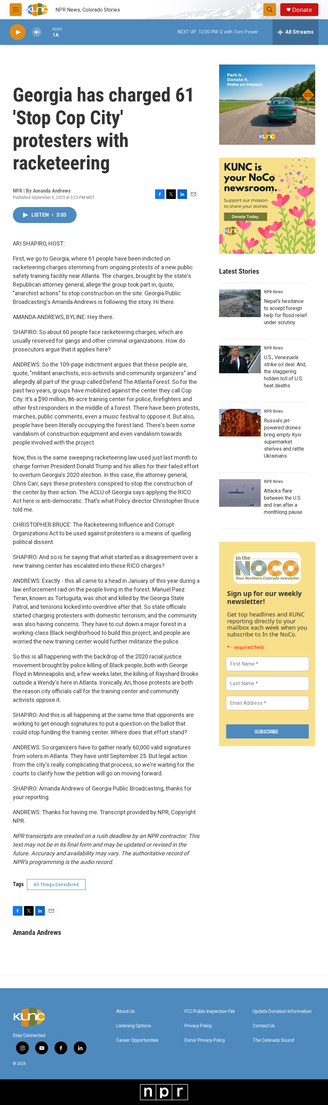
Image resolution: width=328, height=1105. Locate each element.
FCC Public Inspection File (209, 1011)
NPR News (273, 291)
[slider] (47, 32)
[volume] (36, 32)
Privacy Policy (198, 1025)
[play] (17, 32)
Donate (302, 9)
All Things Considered (56, 884)
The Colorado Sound (273, 1040)
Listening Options (133, 1025)
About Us (125, 1011)
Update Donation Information (282, 1011)
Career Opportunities (137, 1040)
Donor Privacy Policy (204, 1040)
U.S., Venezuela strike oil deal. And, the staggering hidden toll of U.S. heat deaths (285, 371)
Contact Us (264, 1025)
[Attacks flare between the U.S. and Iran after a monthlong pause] (240, 493)
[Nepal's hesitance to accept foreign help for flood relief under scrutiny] (240, 303)
